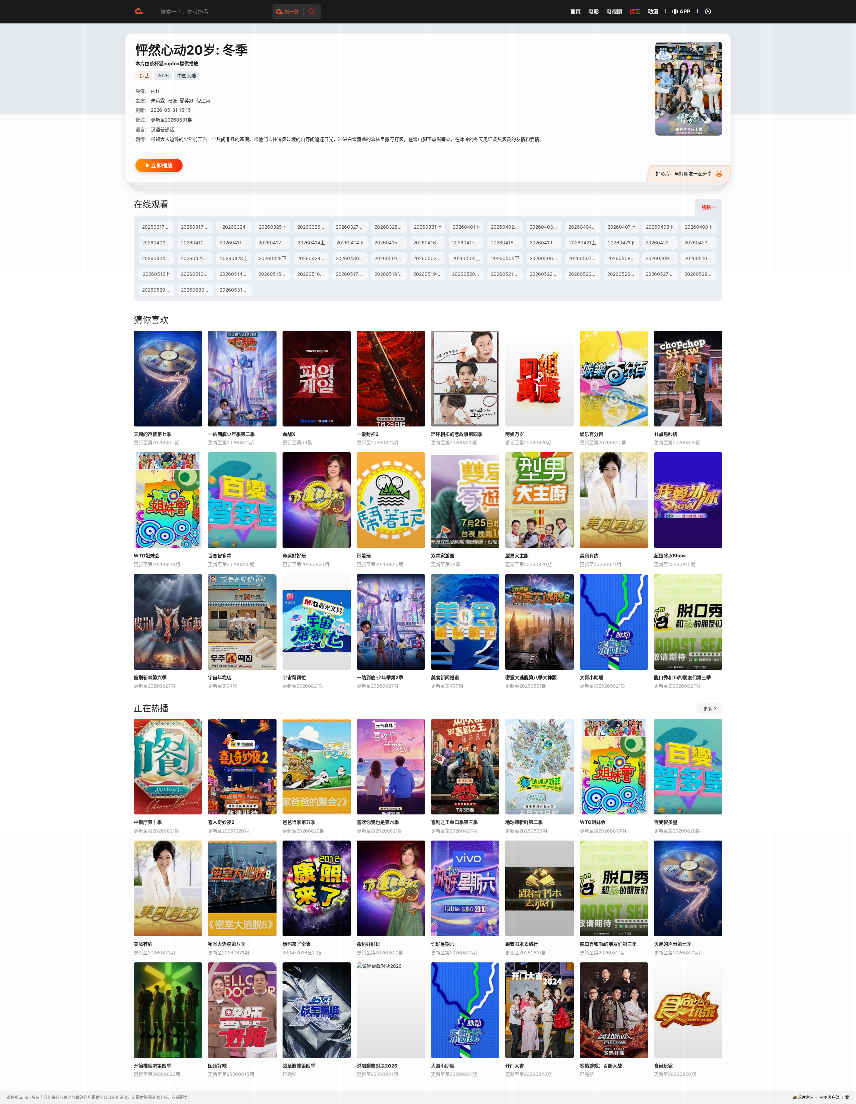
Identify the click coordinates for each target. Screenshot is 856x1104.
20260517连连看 (352, 274)
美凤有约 (589, 555)
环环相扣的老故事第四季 (457, 434)
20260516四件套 (313, 274)
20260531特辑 (236, 290)
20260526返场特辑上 (584, 274)
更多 (708, 708)
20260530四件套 (197, 290)
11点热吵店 (665, 434)
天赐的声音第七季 (152, 434)
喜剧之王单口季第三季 (454, 822)
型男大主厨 (517, 555)
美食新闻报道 (445, 677)
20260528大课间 (700, 274)
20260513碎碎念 (197, 274)
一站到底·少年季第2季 (380, 677)
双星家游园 (442, 555)
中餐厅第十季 (148, 822)
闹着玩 (364, 555)
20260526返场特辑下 (623, 274)
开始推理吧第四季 (152, 1066)
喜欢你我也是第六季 (378, 822)
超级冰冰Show (670, 555)
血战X (289, 434)
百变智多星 (219, 555)
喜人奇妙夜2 (221, 822)
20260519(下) (428, 274)
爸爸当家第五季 (299, 822)
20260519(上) (389, 274)
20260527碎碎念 (662, 274)
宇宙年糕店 (219, 677)
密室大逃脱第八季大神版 (531, 677)
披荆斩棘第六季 (150, 677)
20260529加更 (158, 290)
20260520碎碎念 (468, 274)
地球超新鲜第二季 (524, 822)
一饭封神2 (368, 434)
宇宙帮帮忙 (294, 677)
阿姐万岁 (514, 434)
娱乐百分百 (591, 434)
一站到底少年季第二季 (231, 434)
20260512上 (156, 274)
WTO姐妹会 (146, 555)
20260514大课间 (236, 274)
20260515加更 (274, 274)
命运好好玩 (294, 555)
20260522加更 (546, 274)
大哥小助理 (591, 677)
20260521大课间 (507, 274)
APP (684, 11)
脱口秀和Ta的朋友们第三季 (682, 677)
